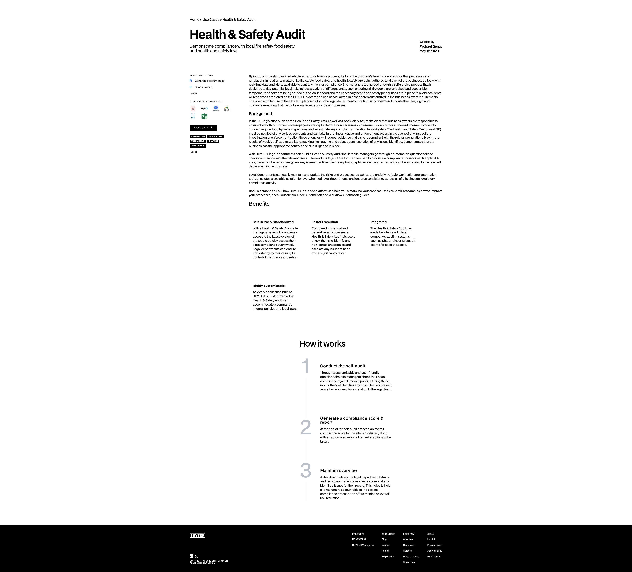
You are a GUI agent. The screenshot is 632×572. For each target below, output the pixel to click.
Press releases (411, 557)
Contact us (409, 562)
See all (194, 93)
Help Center (388, 557)
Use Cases (210, 19)
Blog (384, 539)
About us (408, 539)
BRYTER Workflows (363, 545)
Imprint (431, 539)
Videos (385, 545)
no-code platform (315, 191)
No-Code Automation (307, 195)
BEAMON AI (359, 539)
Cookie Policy (434, 551)
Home (194, 19)
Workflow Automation (344, 195)
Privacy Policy (434, 545)
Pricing (385, 551)
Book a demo (201, 128)
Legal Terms (434, 557)
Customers (409, 545)
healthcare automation (421, 175)
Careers (407, 551)
